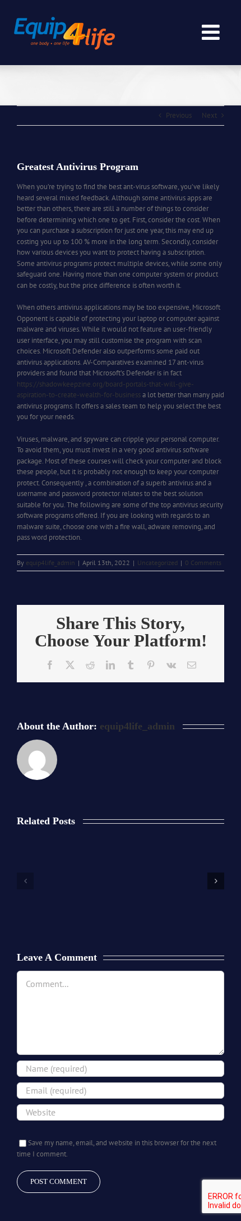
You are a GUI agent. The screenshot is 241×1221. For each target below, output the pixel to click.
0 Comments (203, 562)
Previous (179, 115)
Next (209, 115)
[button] (25, 881)
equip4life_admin (50, 562)
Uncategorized (157, 562)
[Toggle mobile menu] (212, 32)
